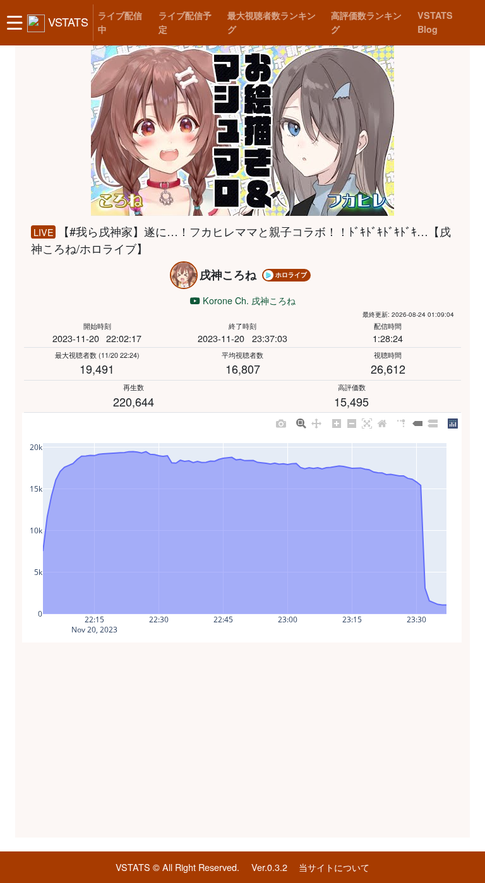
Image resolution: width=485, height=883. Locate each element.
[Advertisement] (242, 740)
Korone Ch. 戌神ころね (248, 300)
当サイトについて (334, 867)
